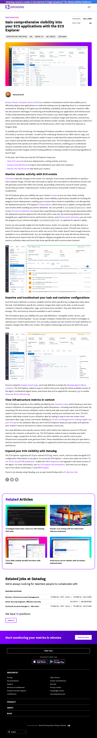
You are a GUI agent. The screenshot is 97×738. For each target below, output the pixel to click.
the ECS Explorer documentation (51, 464)
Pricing (9, 677)
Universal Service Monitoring (17, 394)
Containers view (61, 403)
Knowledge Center (57, 691)
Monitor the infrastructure (18, 168)
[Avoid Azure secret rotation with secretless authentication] (72, 552)
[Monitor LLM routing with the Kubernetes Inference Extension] (72, 520)
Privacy (47, 725)
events (54, 195)
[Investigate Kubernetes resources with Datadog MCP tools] (28, 520)
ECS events (10, 178)
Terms (41, 725)
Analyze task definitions (17, 164)
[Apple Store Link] (40, 662)
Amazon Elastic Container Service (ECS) (22, 102)
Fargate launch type (29, 384)
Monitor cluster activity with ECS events (31, 174)
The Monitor (11, 17)
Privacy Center (55, 687)
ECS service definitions (21, 210)
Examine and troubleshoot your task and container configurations (47, 297)
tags (79, 390)
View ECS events (14, 160)
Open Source (55, 677)
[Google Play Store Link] (57, 662)
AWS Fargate (43, 467)
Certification (11, 694)
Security (53, 684)
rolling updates (44, 204)
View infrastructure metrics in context (30, 399)
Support (10, 684)
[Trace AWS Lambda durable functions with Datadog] (28, 552)
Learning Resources (57, 694)
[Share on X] (7, 479)
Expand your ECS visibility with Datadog (31, 451)
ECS (32, 467)
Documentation (13, 681)
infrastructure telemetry (69, 216)
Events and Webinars (58, 681)
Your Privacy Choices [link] (59, 725)
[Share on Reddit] (12, 479)
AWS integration (52, 461)
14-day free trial (70, 471)
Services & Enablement (15, 687)
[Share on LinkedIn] (17, 479)
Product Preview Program (16, 691)
